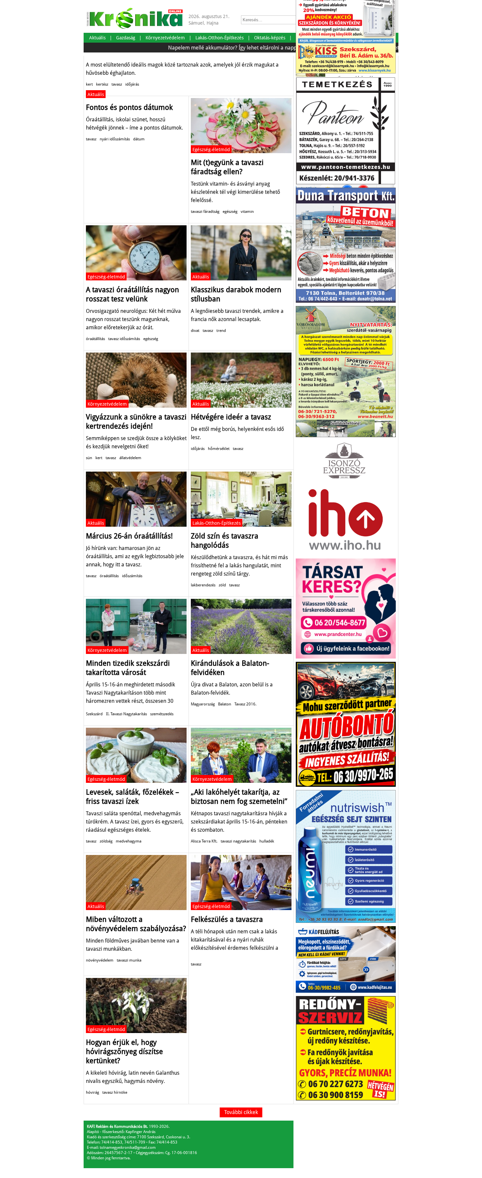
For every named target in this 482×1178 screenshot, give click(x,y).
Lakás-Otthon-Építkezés (216, 523)
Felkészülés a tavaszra (227, 919)
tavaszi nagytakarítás (238, 841)
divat (195, 330)
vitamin (247, 211)
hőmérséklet (219, 448)
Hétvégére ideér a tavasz (231, 417)
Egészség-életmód (211, 149)
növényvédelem (99, 960)
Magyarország (203, 704)
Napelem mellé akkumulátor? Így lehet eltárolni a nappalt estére (216, 48)
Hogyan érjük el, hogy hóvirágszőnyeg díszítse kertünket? (124, 1051)
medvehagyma (128, 841)
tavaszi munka (129, 960)
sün (89, 458)
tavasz (116, 84)
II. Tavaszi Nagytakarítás (126, 714)
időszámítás (132, 576)
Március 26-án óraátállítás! (129, 536)
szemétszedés (161, 714)
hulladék (266, 841)
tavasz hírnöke (114, 1092)
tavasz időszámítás (124, 338)
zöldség (106, 841)
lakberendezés (203, 585)
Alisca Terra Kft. (204, 841)
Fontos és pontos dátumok (129, 107)
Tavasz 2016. (245, 704)
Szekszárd (94, 714)
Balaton (224, 704)
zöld (222, 585)
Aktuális (96, 94)
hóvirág (92, 1092)
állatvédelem (130, 458)
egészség (230, 211)
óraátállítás (95, 338)
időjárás (132, 84)
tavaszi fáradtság (205, 211)
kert (89, 84)
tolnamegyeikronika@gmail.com (128, 1147)
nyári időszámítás (115, 139)
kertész (102, 84)
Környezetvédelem (107, 404)
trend (221, 330)
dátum (139, 139)
